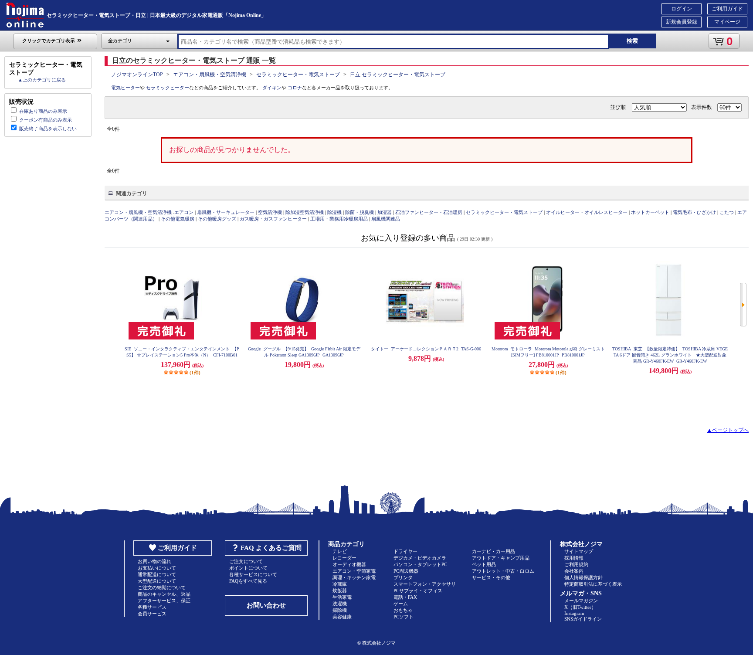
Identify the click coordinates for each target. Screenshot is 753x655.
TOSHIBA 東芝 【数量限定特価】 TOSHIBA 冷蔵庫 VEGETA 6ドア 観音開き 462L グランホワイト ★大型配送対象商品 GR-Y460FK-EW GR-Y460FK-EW (670, 354)
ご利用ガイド (727, 9)
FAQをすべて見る (248, 581)
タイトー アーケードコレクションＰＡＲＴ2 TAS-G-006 (426, 348)
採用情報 (573, 557)
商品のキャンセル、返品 (164, 594)
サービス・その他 (491, 577)
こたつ (726, 212)
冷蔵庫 (339, 584)
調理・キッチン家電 (354, 577)
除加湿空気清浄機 (304, 212)
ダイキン (272, 87)
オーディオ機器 (349, 564)
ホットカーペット (650, 212)
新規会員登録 (681, 22)
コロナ (295, 87)
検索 (632, 40)
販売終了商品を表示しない (48, 128)
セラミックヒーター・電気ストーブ (298, 74)
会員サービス (152, 613)
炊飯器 (339, 590)
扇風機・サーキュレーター (225, 212)
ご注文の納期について (162, 587)
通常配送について (157, 574)
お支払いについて (157, 567)
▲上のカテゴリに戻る (42, 79)
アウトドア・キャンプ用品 (500, 557)
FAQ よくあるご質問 (271, 547)
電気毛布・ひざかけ (694, 212)
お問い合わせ (266, 605)
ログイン (681, 9)
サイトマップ (578, 551)
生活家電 (342, 597)
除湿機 (334, 212)
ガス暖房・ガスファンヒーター (273, 218)
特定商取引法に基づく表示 (593, 584)
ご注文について (246, 561)
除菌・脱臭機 (359, 212)
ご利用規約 (576, 564)
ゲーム (400, 603)
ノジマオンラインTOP (137, 74)
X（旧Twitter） (580, 607)
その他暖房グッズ (217, 218)
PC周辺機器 (405, 571)
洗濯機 (339, 603)
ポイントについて (248, 567)
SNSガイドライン (583, 618)
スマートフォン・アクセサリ (424, 584)
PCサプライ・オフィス (417, 590)
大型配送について (157, 581)
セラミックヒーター (167, 87)
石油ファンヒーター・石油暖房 (428, 212)
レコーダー (344, 557)
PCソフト (403, 616)
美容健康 (342, 616)
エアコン (183, 212)
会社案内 (573, 571)
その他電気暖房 (177, 218)
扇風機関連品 (385, 218)
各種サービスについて (253, 574)
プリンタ (403, 577)
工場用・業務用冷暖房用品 (339, 218)
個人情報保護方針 (583, 577)
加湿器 (384, 212)
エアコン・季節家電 (354, 571)
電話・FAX (405, 597)
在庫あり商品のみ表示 (43, 111)
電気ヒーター (125, 87)
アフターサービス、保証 (164, 600)
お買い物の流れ (154, 561)
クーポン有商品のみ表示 (45, 119)
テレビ (339, 551)
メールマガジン (581, 600)
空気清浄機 (270, 212)
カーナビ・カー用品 (493, 551)
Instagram (574, 613)
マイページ (727, 22)
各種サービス (152, 607)
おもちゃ (403, 610)
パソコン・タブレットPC (420, 564)
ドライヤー (405, 551)
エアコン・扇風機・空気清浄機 (209, 74)
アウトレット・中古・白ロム (503, 571)
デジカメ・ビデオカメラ (419, 557)
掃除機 (339, 610)
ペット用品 (484, 564)
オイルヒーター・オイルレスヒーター (587, 212)
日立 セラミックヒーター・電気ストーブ (397, 74)
